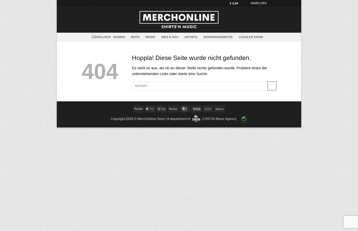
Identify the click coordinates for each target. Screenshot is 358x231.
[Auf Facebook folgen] (83, 3)
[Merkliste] (246, 3)
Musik (150, 37)
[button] (236, 3)
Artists (190, 37)
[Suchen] (274, 3)
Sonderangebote (218, 37)
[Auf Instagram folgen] (88, 3)
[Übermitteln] (271, 85)
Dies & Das (169, 37)
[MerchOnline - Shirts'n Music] (179, 20)
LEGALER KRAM (251, 37)
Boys (135, 37)
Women (119, 37)
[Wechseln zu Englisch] (101, 37)
